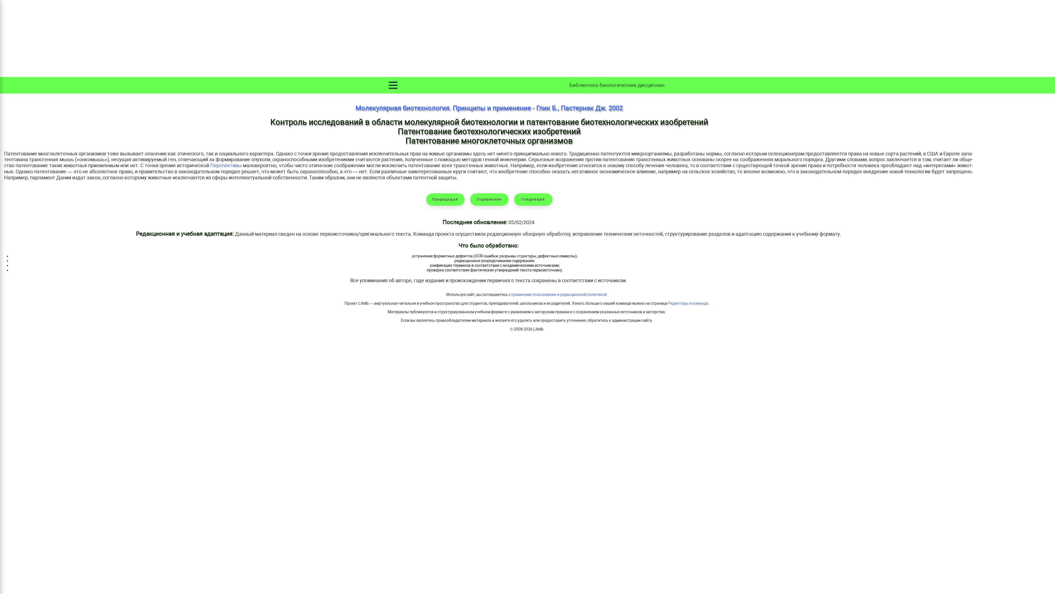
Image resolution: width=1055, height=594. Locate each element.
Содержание (489, 199)
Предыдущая (445, 199)
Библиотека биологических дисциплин (617, 85)
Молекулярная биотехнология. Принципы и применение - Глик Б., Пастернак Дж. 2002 (489, 108)
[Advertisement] (527, 38)
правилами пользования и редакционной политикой (559, 294)
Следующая (533, 199)
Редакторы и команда (688, 303)
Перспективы (226, 165)
